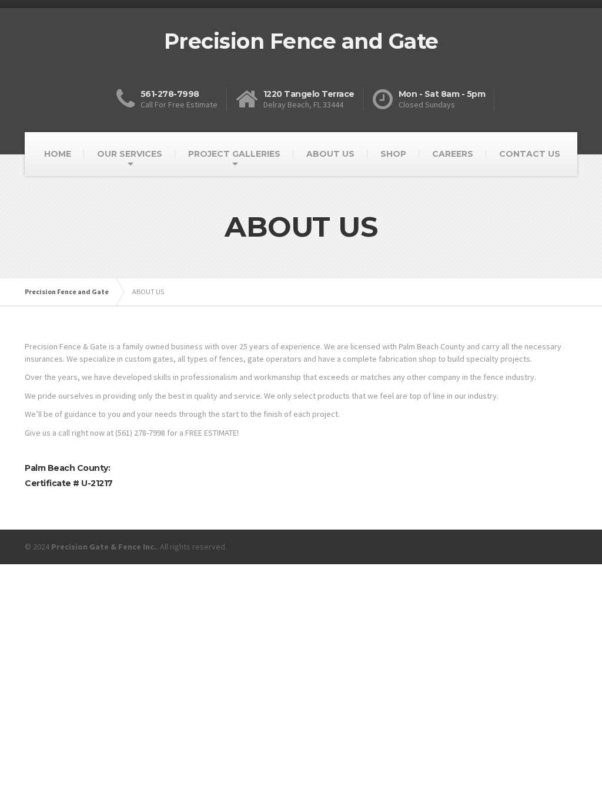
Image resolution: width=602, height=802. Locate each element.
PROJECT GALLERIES (234, 154)
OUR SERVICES (129, 154)
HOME (57, 154)
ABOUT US (330, 154)
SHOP (393, 154)
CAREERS (452, 154)
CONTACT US (529, 154)
